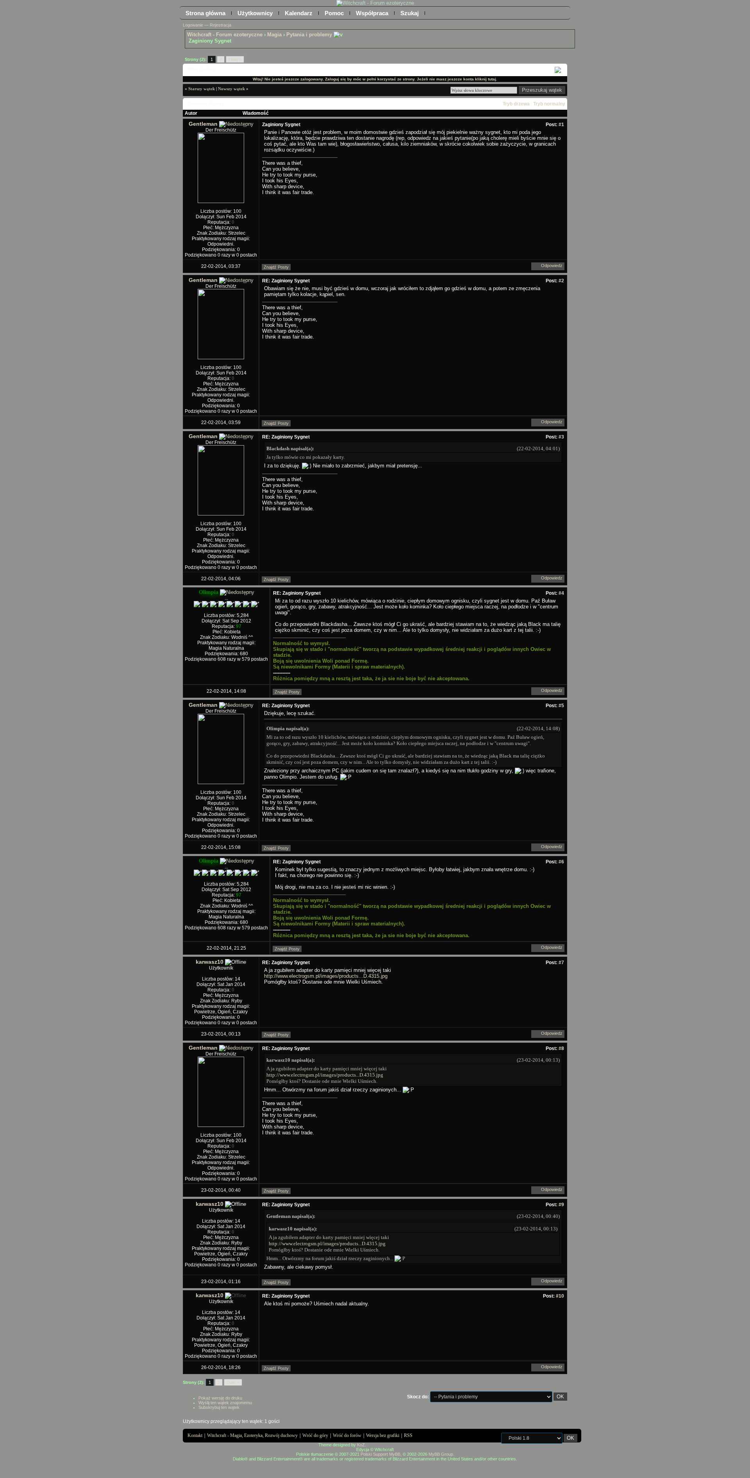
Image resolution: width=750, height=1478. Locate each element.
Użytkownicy (255, 13)
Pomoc (334, 13)
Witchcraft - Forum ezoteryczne (224, 34)
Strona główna (205, 13)
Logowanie (193, 25)
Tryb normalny (549, 104)
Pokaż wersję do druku (220, 1398)
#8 (561, 1048)
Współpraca (372, 13)
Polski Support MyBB (380, 1454)
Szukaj (409, 13)
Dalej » (235, 59)
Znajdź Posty (276, 267)
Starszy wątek (201, 88)
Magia (274, 34)
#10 (560, 1296)
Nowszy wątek (231, 88)
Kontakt (195, 1435)
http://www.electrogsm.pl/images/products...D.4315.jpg (326, 976)
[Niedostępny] (236, 124)
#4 (561, 593)
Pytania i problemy (309, 34)
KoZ (361, 1444)
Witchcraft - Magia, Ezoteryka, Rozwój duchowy (252, 1435)
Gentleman (203, 124)
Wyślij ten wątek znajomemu (225, 1402)
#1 (561, 124)
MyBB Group (441, 1454)
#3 (561, 437)
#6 (561, 862)
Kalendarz (298, 13)
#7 (561, 962)
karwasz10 (209, 962)
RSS (408, 1435)
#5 (561, 705)
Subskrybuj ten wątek (218, 1407)
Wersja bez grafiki (382, 1435)
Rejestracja (220, 25)
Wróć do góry (315, 1435)
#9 (561, 1204)
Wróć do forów (347, 1435)
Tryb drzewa (516, 104)
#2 (561, 280)
